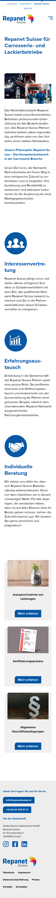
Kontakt (7, 886)
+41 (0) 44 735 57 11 (17, 809)
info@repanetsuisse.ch (19, 800)
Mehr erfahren (28, 613)
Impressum (24, 872)
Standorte (8, 872)
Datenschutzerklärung (15, 879)
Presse (35, 879)
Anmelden (21, 886)
